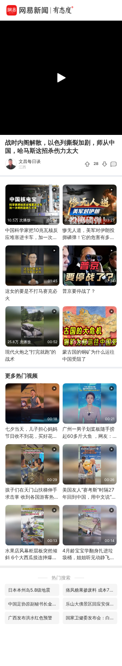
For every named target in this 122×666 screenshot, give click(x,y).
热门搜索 (61, 577)
